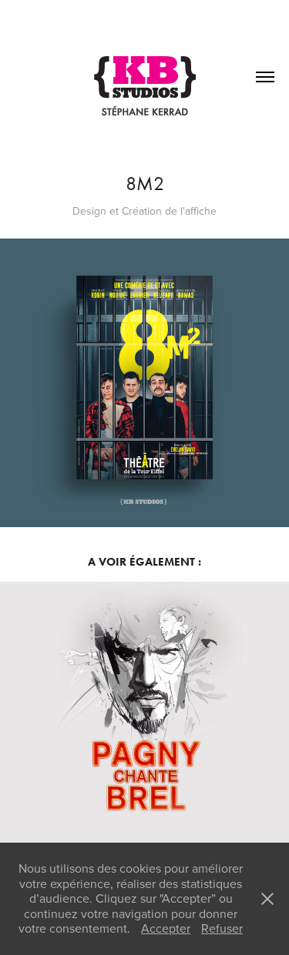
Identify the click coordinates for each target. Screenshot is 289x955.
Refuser (222, 928)
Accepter (165, 928)
